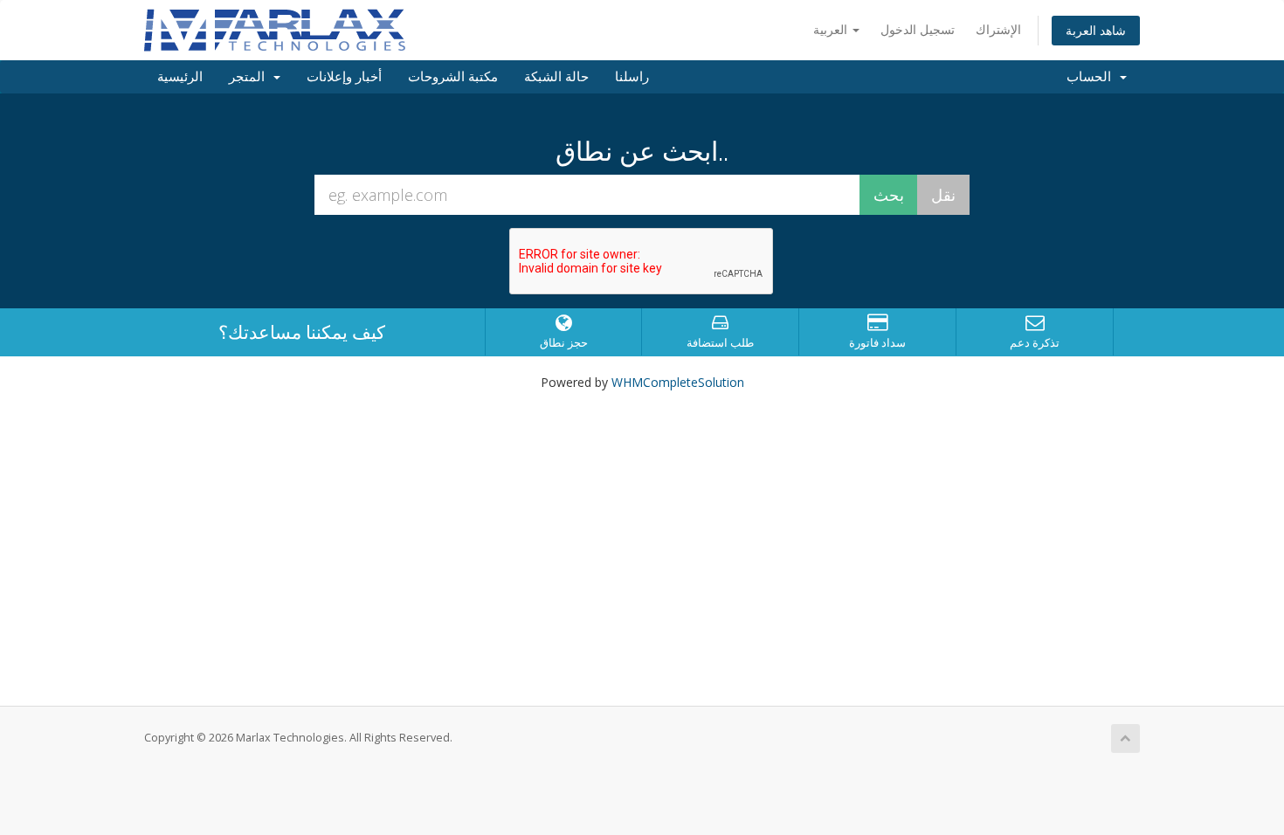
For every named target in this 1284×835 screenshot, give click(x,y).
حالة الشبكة (556, 77)
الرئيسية (180, 77)
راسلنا (632, 77)
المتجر (250, 77)
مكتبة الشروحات (453, 77)
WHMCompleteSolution (677, 382)
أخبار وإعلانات (344, 77)
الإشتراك (998, 29)
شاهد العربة (1096, 30)
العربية (832, 29)
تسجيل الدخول (917, 29)
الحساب (1092, 77)
